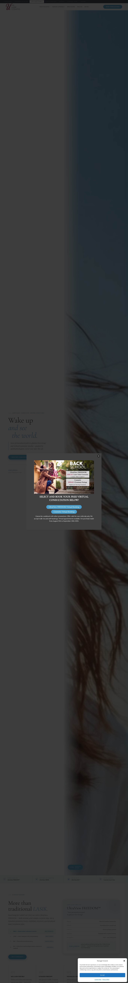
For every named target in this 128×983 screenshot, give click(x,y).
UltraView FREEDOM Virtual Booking (64, 507)
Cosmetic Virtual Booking (64, 512)
